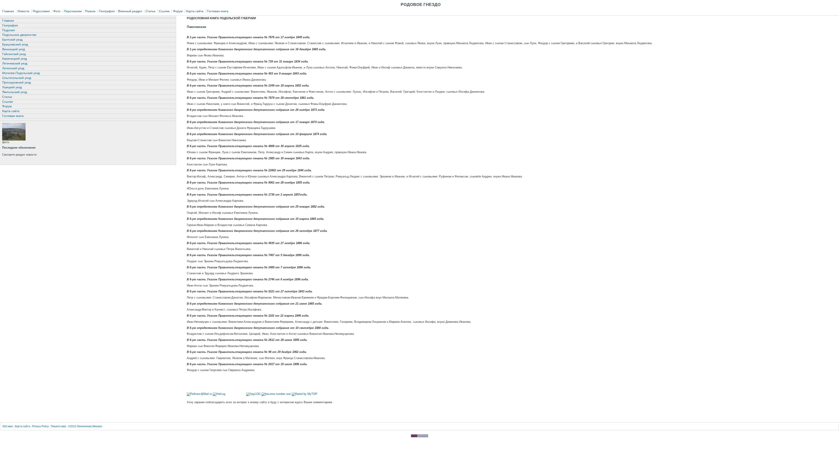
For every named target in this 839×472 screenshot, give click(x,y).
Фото (57, 11)
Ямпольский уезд (14, 92)
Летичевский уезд (14, 63)
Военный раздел (130, 11)
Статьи (150, 11)
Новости (23, 11)
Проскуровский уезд (16, 82)
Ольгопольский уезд (16, 78)
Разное (90, 11)
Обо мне (8, 426)
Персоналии (73, 11)
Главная (8, 11)
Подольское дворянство (19, 34)
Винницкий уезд (13, 49)
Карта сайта (194, 11)
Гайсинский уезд (14, 54)
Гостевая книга (217, 11)
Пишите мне (58, 426)
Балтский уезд (12, 39)
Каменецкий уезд (14, 58)
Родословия (41, 11)
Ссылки (164, 11)
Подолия (8, 30)
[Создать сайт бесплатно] (419, 436)
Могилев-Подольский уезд (21, 73)
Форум (178, 11)
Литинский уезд (13, 68)
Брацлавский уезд (15, 44)
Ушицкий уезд (12, 87)
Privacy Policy (40, 426)
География (107, 11)
